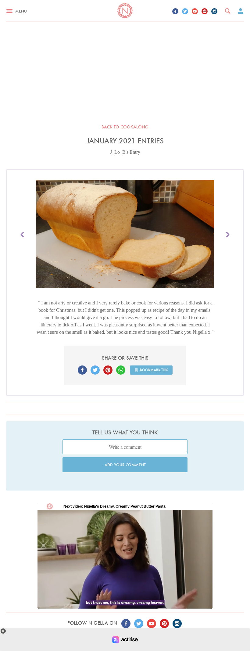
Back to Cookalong (125, 127)
